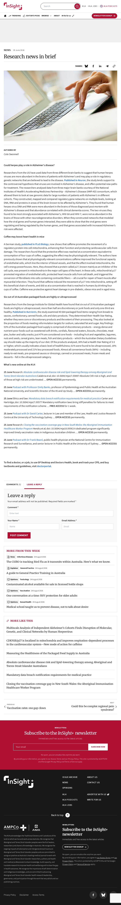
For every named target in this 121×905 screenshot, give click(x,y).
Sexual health (25, 602)
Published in (25, 312)
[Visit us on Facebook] (93, 895)
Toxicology (24, 579)
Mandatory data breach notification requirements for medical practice (48, 674)
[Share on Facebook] (93, 66)
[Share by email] (107, 66)
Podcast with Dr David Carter (28, 413)
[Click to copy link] (114, 66)
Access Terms (38, 895)
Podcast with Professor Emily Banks (31, 387)
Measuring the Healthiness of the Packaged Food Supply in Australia (48, 653)
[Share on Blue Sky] (86, 66)
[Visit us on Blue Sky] (103, 895)
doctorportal (44, 466)
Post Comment (19, 535)
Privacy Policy (56, 761)
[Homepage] (5, 16)
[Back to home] (18, 782)
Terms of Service (71, 761)
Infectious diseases (25, 557)
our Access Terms (54, 759)
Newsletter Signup (74, 847)
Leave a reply (34, 484)
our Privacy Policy (72, 759)
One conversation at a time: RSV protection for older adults (41, 595)
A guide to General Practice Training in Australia (35, 573)
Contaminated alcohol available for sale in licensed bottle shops (44, 584)
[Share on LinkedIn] (100, 66)
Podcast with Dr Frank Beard (28, 440)
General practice (27, 568)
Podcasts (110, 6)
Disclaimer (24, 895)
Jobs (92, 6)
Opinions (14, 579)
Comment (13, 507)
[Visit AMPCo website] (15, 828)
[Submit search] (77, 6)
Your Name (13, 520)
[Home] (13, 6)
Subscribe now (98, 747)
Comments (13, 484)
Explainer (14, 568)
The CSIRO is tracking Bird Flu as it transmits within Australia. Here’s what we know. (58, 561)
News (12, 557)
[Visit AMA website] (36, 828)
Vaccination (25, 590)
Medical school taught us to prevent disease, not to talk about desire (47, 606)
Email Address (69, 520)
